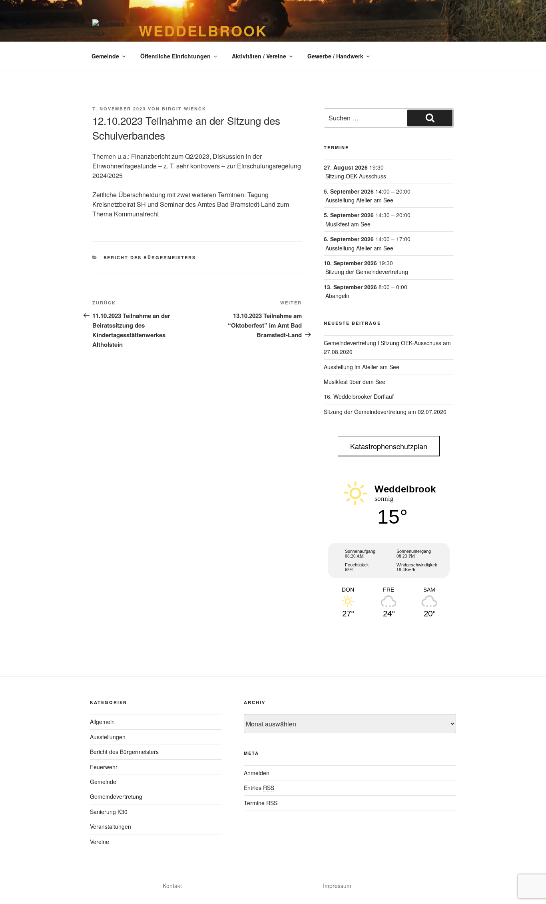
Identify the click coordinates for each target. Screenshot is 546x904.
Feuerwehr (104, 767)
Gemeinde (105, 56)
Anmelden (256, 773)
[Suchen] (429, 118)
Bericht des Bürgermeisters (150, 257)
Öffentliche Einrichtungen (175, 56)
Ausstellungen (108, 737)
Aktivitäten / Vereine (259, 56)
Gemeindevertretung (116, 796)
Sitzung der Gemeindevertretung (366, 272)
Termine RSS (260, 803)
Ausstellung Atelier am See (359, 200)
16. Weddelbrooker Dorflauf (359, 396)
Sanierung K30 (109, 812)
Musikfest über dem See (354, 382)
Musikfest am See (348, 224)
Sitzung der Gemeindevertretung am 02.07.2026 (385, 412)
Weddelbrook (203, 30)
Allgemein (102, 722)
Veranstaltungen (110, 826)
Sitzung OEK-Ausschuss (355, 176)
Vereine (99, 842)
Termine (336, 147)
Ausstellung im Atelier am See (361, 367)
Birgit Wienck (184, 109)
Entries (259, 788)
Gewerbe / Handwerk (335, 56)
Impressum (337, 886)
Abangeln (337, 296)
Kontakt (172, 886)
